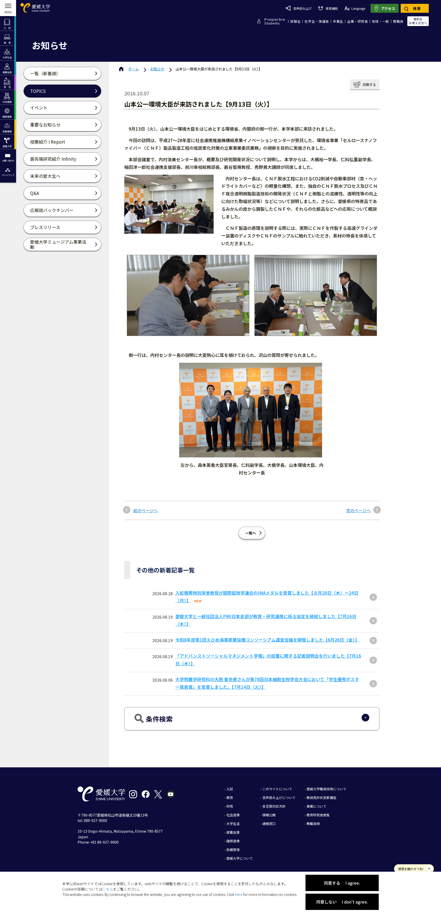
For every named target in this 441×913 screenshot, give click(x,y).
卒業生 (338, 21)
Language (358, 8)
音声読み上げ (302, 8)
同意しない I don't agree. (342, 902)
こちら (107, 889)
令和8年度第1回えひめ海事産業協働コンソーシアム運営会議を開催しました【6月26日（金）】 (267, 639)
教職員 (398, 21)
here (238, 894)
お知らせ (157, 68)
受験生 (295, 21)
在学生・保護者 (316, 21)
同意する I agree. (342, 883)
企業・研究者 (357, 21)
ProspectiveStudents (274, 21)
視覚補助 (332, 8)
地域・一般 (380, 21)
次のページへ (358, 510)
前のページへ (145, 510)
